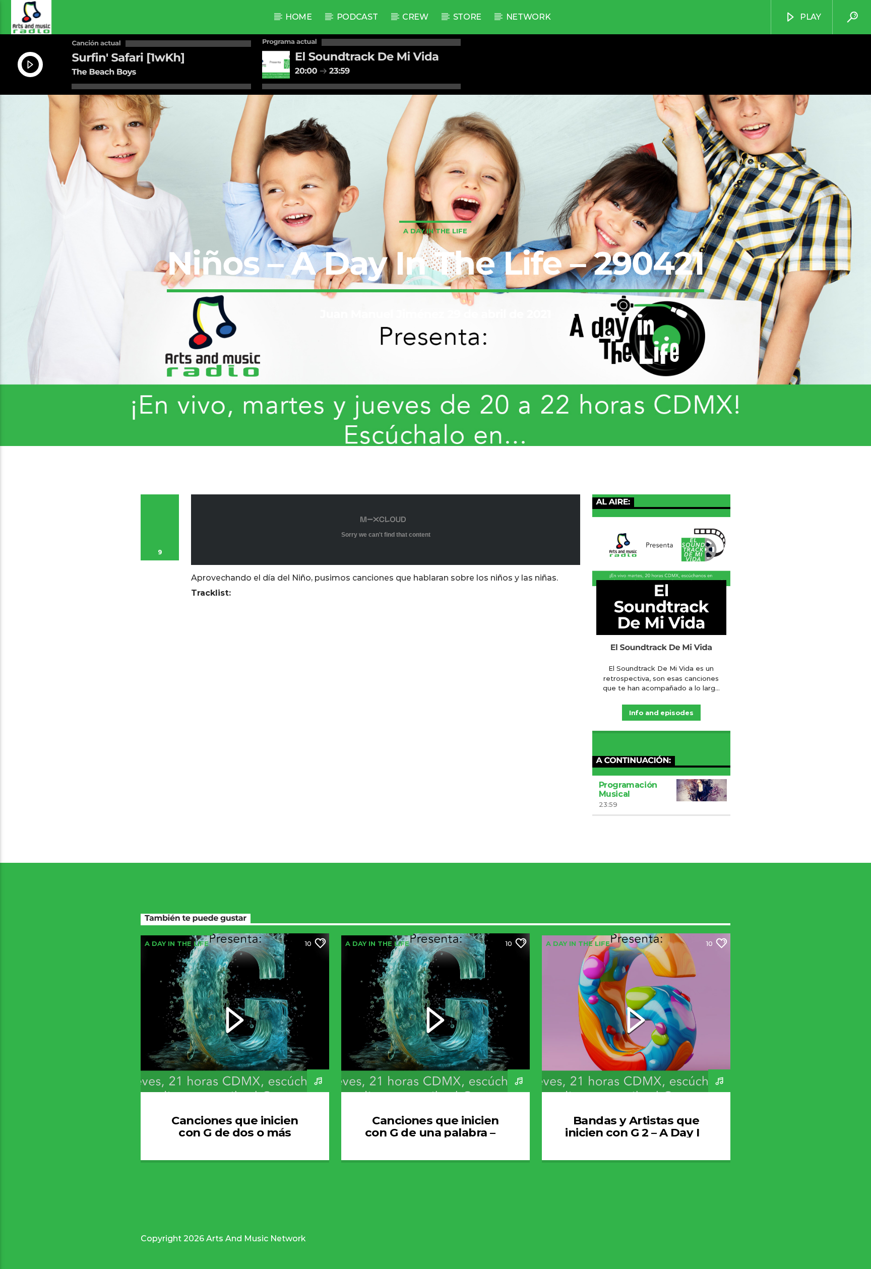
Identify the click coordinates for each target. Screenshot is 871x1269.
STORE (467, 17)
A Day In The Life (435, 231)
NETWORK (528, 17)
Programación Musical (628, 789)
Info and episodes (661, 713)
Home (298, 17)
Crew (415, 17)
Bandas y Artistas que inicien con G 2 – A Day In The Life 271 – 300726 (636, 1132)
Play (809, 17)
